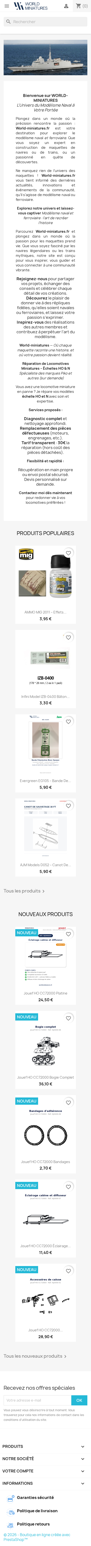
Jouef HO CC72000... (45, 1330)
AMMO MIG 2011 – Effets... (45, 612)
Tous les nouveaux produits (36, 1356)
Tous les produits (25, 891)
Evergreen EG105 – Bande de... (45, 780)
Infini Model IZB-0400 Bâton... (45, 696)
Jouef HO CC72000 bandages (45, 1161)
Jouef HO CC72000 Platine (45, 993)
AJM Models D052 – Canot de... (45, 865)
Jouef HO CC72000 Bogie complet (45, 1077)
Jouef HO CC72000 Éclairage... (45, 1246)
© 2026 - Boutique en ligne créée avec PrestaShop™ (37, 1537)
